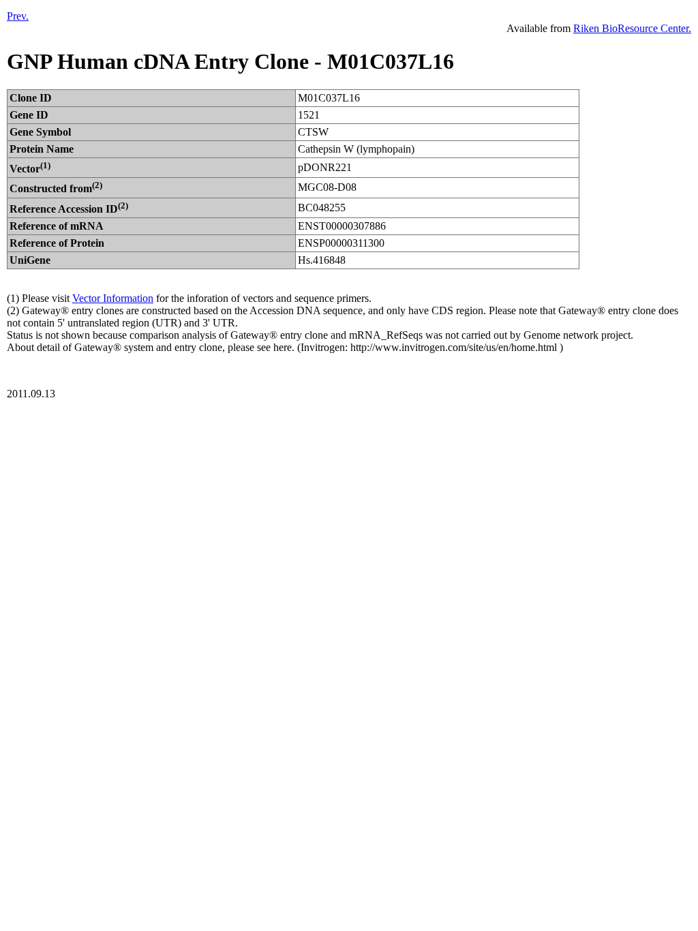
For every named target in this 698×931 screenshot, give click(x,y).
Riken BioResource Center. (632, 28)
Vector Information (112, 298)
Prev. (18, 16)
